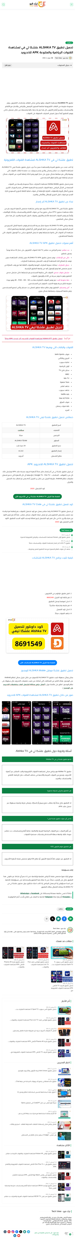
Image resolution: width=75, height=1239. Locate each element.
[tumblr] (5, 1231)
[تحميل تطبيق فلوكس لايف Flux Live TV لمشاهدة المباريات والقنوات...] (37, 952)
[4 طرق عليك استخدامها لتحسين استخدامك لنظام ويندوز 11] (64, 1093)
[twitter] (20, 1231)
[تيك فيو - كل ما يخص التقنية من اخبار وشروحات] (37, 4)
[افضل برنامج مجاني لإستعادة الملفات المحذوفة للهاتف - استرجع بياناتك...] (64, 1125)
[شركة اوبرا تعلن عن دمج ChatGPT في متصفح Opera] (64, 1104)
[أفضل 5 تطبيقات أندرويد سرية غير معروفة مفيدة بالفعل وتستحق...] (64, 1032)
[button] (64, 918)
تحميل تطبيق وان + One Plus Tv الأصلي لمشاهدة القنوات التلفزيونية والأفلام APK (30, 1165)
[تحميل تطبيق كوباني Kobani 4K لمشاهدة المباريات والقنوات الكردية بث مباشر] (64, 1155)
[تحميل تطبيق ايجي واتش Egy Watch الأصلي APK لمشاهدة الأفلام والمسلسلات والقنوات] (64, 1176)
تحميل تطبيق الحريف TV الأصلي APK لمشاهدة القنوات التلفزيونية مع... (62, 988)
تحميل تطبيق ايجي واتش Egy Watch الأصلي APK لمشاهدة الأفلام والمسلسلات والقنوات (34, 1176)
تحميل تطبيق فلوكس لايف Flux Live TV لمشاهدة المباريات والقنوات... (38, 964)
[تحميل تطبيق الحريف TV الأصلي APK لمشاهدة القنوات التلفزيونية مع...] (62, 976)
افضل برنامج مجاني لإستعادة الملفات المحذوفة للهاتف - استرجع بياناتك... (32, 1124)
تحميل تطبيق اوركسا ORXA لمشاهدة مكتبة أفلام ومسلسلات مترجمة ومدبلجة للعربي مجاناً (30, 1187)
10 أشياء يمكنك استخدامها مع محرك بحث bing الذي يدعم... (37, 1113)
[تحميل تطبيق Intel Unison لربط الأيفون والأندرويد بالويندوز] (64, 1072)
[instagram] (12, 1231)
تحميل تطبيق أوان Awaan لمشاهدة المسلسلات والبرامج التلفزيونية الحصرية (45, 537)
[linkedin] (14, 1235)
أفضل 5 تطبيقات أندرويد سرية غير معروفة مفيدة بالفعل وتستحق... (34, 1030)
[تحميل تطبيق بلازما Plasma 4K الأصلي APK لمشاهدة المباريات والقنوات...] (13, 952)
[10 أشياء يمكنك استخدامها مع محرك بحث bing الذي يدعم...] (64, 1115)
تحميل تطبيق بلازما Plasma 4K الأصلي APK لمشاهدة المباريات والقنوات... (14, 964)
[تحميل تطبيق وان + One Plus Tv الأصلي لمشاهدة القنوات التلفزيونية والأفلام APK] (64, 1165)
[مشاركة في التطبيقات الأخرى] (46, 918)
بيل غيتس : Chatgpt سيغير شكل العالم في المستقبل (38, 1135)
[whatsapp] (24, 1231)
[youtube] (18, 1235)
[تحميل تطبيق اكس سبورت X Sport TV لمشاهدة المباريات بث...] (62, 952)
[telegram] (28, 1231)
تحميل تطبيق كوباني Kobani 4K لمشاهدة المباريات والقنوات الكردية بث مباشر (31, 1153)
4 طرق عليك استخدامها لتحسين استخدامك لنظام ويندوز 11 (36, 1092)
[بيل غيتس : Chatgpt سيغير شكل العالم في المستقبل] (64, 1136)
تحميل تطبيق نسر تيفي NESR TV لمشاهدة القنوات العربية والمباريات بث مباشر (30, 1196)
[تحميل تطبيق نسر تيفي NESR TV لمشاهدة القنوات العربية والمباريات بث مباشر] (64, 1197)
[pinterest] (9, 1231)
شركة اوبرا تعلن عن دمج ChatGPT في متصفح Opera (38, 1103)
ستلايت (69, 43)
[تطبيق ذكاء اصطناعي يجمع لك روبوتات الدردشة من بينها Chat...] (64, 1082)
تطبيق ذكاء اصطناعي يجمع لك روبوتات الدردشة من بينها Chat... (35, 1081)
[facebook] (16, 1231)
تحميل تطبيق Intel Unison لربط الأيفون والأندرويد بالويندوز (37, 1070)
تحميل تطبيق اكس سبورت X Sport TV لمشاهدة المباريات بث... (62, 963)
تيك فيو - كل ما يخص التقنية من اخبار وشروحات (46, 1233)
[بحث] (3, 4)
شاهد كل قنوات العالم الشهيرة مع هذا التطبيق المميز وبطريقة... (48, 549)
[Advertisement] (37, 26)
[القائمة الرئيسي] (71, 4)
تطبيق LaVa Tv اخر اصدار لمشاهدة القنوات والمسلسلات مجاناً (49, 543)
